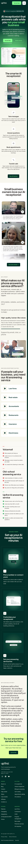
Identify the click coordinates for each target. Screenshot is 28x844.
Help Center (4, 789)
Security (17, 838)
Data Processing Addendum (7, 838)
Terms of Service (12, 834)
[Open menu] (24, 3)
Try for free (17, 3)
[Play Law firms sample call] (5, 386)
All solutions (18, 794)
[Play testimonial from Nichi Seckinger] (22, 242)
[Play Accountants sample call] (5, 404)
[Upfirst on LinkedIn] (5, 774)
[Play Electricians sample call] (5, 431)
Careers (3, 787)
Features (3, 807)
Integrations (4, 812)
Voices (2, 817)
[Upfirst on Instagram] (2, 774)
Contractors (18, 809)
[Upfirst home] (4, 3)
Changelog (4, 809)
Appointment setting (20, 792)
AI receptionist (18, 782)
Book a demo (18, 40)
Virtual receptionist (19, 784)
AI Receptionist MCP (6, 814)
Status (2, 792)
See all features (13, 176)
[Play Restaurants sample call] (5, 413)
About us (3, 782)
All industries (18, 824)
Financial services (19, 821)
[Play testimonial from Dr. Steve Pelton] (22, 211)
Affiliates (3, 797)
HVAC (16, 812)
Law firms (17, 807)
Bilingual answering (19, 787)
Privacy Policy (4, 834)
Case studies (4, 794)
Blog (2, 784)
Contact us (4, 799)
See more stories (12, 264)
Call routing (18, 789)
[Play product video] (13, 56)
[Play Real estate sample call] (5, 395)
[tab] (13, 304)
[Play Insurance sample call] (5, 422)
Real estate (17, 819)
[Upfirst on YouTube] (9, 774)
